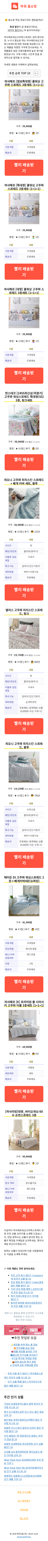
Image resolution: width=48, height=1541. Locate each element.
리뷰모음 (24, 1509)
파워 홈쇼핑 (28, 6)
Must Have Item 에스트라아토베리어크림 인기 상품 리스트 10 (23, 1469)
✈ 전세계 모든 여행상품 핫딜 (24, 1365)
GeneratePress (24, 1536)
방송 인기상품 (24, 1492)
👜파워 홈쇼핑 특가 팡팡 (24, 1361)
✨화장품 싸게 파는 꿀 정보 (24, 1344)
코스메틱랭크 (24, 1500)
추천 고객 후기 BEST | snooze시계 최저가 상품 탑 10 (27, 1277)
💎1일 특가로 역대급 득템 (24, 1358)
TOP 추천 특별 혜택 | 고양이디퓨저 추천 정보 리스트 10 (27, 1290)
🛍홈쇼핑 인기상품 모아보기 (24, 1355)
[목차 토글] (35, 73)
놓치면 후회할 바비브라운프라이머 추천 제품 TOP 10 (26, 1304)
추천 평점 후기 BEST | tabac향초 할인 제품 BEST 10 (27, 1283)
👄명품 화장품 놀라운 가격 (24, 1351)
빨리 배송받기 (24, 168)
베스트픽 (24, 1518)
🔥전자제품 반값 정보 (24, 1348)
